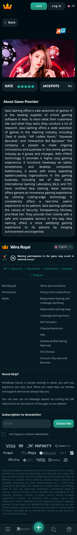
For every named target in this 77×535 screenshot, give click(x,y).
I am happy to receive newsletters (28, 434)
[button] (71, 6)
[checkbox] (4, 434)
